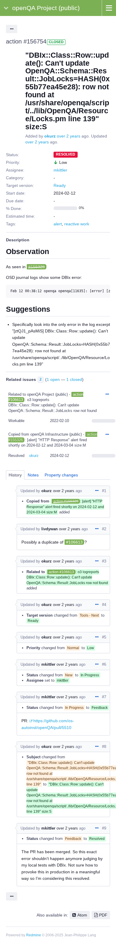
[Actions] (107, 394)
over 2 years (68, 136)
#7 (104, 697)
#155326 (36, 266)
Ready (60, 185)
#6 (104, 664)
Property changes (61, 475)
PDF (103, 915)
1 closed (74, 379)
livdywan (49, 529)
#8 (104, 746)
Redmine (33, 935)
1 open (53, 379)
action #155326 (66, 501)
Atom (82, 915)
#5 (104, 637)
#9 (104, 828)
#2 (104, 529)
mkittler (60, 170)
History (15, 475)
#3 (104, 561)
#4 (104, 604)
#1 (104, 491)
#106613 (74, 542)
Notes (33, 475)
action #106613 (61, 572)
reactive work (76, 224)
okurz (50, 136)
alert (58, 224)
